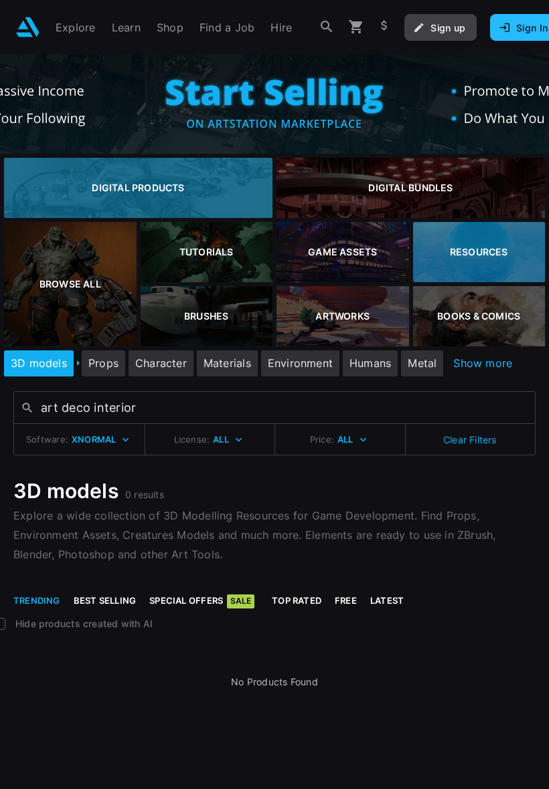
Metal (422, 363)
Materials (227, 363)
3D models (39, 363)
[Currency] (384, 27)
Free (346, 600)
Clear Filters (470, 439)
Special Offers (200, 600)
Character (161, 363)
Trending (36, 600)
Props (103, 363)
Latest (387, 600)
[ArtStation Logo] (28, 27)
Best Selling (105, 600)
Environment (300, 363)
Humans (370, 363)
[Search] (327, 27)
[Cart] (356, 27)
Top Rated (296, 600)
